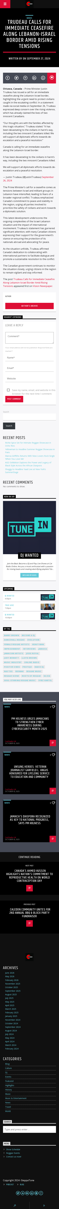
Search (6, 412)
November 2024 (12, 1019)
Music (8, 1094)
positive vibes (12, 667)
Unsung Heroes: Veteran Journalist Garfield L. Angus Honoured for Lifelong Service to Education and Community (29, 771)
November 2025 (12, 983)
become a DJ (28, 635)
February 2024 (11, 1048)
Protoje (27, 667)
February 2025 (11, 1012)
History (8, 1089)
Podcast (10, 1184)
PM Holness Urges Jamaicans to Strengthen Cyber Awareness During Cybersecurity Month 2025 (30, 723)
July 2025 (9, 998)
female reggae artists (16, 644)
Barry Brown (11, 635)
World (8, 1111)
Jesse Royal (32, 653)
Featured (9, 1081)
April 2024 (9, 1041)
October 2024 (11, 1023)
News (29, 18)
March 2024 (10, 1045)
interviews (29, 649)
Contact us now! (13, 1156)
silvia (47, 676)
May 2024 (9, 1038)
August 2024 (11, 1030)
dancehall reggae (14, 640)
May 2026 (9, 976)
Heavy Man (38, 644)
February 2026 (11, 980)
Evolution (33, 640)
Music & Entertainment (15, 1098)
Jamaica (42, 649)
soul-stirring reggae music (20, 680)
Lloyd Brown (29, 658)
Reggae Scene (11, 676)
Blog (7, 1063)
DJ (6, 1072)
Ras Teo (8, 671)
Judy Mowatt (11, 658)
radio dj (39, 667)
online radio (31, 662)
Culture (8, 1068)
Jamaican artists (13, 653)
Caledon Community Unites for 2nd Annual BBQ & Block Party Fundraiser (29, 913)
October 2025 (11, 987)
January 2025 (11, 1016)
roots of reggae (31, 676)
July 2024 (9, 1034)
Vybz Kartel (45, 680)
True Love (9, 605)
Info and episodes (29, 575)
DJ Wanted (9, 596)
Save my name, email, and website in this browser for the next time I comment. (33, 390)
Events (8, 1076)
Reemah (19, 671)
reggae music (33, 671)
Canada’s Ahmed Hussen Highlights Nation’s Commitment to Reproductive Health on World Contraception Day (29, 876)
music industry (13, 662)
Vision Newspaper (42, 286)
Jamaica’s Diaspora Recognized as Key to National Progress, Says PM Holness (30, 820)
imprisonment (12, 649)
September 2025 (12, 990)
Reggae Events (13, 1153)
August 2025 (11, 994)
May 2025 (9, 1001)
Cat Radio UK (10, 741)
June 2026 (9, 972)
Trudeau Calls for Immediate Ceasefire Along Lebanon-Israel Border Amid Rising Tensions (29, 283)
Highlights (9, 1085)
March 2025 (10, 1009)
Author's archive (29, 306)
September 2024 (12, 1027)
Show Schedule (13, 1149)
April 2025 (9, 1005)
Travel (8, 1106)
